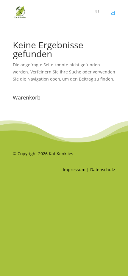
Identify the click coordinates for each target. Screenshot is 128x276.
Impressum (74, 169)
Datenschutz (102, 169)
